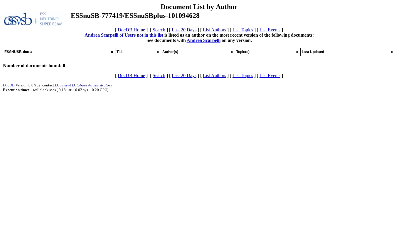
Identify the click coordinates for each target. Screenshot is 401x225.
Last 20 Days (184, 29)
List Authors (214, 29)
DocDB (9, 85)
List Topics (242, 29)
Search (159, 29)
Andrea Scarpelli (101, 35)
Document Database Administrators (83, 85)
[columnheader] (59, 52)
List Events (270, 29)
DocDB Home (131, 29)
